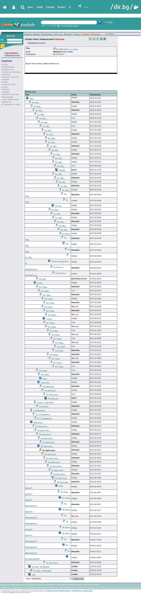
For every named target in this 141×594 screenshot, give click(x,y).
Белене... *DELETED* (45, 403)
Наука (5, 82)
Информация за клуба (36, 43)
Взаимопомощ (9, 67)
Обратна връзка (52, 591)
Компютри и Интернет (12, 72)
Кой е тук (58, 34)
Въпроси (68, 34)
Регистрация (46, 34)
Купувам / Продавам (91, 34)
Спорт (5, 87)
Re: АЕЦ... (36, 103)
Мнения (6, 79)
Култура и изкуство (11, 77)
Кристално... (38, 423)
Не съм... (58, 206)
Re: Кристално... (42, 426)
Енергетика (59, 39)
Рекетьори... (45, 383)
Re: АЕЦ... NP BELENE (40, 567)
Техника (6, 89)
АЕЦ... (32, 99)
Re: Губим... (43, 287)
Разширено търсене (72, 25)
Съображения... (40, 411)
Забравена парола (12, 55)
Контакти (6, 74)
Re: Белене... (44, 407)
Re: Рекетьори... (49, 387)
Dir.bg (5, 64)
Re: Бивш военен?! (32, 559)
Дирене (36, 34)
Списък (76, 34)
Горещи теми (8, 69)
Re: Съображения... (43, 415)
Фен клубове (8, 97)
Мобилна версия (64, 591)
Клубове (28, 34)
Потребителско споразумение (82, 591)
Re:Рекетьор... (53, 399)
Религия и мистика (10, 94)
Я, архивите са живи (11, 104)
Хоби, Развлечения (11, 99)
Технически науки (46, 39)
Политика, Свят (9, 84)
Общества (7, 102)
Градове (6, 92)
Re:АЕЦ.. (62, 170)
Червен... (49, 319)
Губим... (40, 283)
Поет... (45, 379)
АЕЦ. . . (34, 575)
